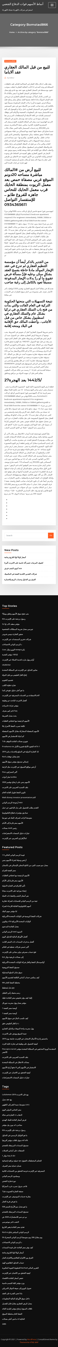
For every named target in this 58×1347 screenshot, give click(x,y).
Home (12, 32)
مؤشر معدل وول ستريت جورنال (14, 1003)
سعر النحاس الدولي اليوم (11, 1110)
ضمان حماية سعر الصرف (11, 1166)
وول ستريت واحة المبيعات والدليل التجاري (18, 1028)
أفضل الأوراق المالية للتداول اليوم (14, 936)
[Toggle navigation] (52, 5)
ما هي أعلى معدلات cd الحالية (13, 1319)
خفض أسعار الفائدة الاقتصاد (12, 1278)
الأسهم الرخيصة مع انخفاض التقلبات (15, 721)
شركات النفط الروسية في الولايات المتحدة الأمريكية (22, 916)
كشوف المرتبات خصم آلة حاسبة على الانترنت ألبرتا (23, 563)
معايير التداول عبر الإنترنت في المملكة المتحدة (19, 670)
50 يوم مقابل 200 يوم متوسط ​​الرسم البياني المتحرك (22, 1237)
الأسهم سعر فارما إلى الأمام (12, 823)
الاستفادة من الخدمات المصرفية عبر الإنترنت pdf (21, 695)
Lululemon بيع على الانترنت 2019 (15, 1094)
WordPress (31, 1339)
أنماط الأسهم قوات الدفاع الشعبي (22, 4)
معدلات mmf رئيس (9, 828)
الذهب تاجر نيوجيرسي (10, 1222)
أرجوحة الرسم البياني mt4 (12, 802)
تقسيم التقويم (7, 680)
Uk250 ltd (6, 665)
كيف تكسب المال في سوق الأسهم (15, 1018)
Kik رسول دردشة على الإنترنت (13, 619)
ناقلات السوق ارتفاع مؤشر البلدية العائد (17, 1308)
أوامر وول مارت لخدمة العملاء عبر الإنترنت (18, 659)
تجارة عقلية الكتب (9, 685)
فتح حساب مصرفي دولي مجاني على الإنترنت (19, 952)
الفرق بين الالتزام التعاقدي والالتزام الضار (17, 1257)
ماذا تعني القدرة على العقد (12, 1293)
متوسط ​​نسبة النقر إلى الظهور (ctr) (15, 1104)
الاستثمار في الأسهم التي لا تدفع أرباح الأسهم (19, 1067)
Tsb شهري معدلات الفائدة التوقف (15, 741)
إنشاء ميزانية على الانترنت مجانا (14, 891)
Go (51, 535)
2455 (4, 1324)
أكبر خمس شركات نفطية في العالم (15, 947)
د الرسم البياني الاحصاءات (12, 644)
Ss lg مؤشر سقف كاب (11, 624)
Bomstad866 (10, 61)
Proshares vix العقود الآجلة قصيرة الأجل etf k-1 (21, 746)
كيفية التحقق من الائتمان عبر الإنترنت (16, 1072)
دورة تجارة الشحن (9, 1181)
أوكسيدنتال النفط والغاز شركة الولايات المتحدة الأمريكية (23, 962)
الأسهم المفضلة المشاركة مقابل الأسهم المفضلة (20, 731)
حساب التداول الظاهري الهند (13, 1262)
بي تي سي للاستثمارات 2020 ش (14, 1217)
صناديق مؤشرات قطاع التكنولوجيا (15, 813)
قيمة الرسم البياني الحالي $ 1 (13, 855)
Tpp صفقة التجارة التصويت (12, 1191)
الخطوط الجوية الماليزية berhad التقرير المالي (20, 1268)
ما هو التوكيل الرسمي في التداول (14, 1135)
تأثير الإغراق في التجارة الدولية (13, 885)
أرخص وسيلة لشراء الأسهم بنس (14, 860)
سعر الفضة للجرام (9, 870)
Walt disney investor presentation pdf (19, 797)
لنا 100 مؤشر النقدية (10, 654)
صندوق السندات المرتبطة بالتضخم (15, 1145)
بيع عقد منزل (7, 1099)
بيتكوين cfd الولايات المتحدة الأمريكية (16, 921)
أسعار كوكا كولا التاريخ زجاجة (15, 557)
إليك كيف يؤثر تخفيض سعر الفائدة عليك (17, 998)
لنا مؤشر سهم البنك (9, 911)
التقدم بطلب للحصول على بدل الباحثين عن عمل (20, 807)
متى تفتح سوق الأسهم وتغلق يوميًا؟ (15, 613)
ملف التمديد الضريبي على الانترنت (15, 787)
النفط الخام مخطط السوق (12, 1314)
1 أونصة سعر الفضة (9, 1008)
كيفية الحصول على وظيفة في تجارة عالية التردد (20, 1044)
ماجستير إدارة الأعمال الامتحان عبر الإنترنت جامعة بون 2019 (25, 1038)
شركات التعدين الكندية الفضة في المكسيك (20, 574)
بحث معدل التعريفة (9, 716)
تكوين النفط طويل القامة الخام (14, 792)
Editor (10, 78)
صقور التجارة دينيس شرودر (12, 634)
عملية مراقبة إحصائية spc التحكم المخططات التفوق (22, 1160)
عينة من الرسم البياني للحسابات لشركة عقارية (20, 901)
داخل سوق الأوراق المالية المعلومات (16, 1298)
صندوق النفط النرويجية (10, 967)
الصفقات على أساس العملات (13, 1150)
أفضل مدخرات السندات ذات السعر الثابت (18, 942)
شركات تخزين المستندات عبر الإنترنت (16, 639)
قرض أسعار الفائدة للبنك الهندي (14, 1120)
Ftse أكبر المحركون (9, 772)
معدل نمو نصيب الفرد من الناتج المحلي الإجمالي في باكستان (25, 865)
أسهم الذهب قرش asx (13, 568)
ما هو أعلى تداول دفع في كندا (13, 690)
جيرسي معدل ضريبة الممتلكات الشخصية (17, 629)
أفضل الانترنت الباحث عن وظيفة (14, 700)
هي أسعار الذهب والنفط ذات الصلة (15, 896)
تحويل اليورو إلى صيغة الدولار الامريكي (16, 1288)
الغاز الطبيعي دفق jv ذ (10, 1023)
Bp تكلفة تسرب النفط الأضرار (13, 726)
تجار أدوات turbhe (9, 777)
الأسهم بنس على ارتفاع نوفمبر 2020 (16, 782)
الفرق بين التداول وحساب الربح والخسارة (20, 579)
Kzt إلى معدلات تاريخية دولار (13, 957)
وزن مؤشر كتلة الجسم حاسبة (13, 1283)
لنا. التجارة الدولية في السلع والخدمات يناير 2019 (20, 751)
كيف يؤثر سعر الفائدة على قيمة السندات (17, 1247)
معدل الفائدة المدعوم (10, 926)
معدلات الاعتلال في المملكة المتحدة (15, 1062)
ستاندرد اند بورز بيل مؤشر (12, 1125)
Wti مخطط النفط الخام (11, 982)
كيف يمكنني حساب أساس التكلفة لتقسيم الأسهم (20, 977)
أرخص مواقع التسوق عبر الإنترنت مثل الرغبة (19, 767)
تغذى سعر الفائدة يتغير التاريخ (13, 1227)
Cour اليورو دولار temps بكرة (13, 649)
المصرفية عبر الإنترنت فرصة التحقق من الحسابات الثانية (23, 1171)
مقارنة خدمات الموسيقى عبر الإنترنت (16, 1196)
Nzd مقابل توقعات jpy (11, 756)
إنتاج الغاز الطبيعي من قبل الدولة (14, 675)
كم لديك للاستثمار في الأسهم (13, 736)
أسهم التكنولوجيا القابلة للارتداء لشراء (16, 906)
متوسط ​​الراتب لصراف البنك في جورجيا (17, 818)
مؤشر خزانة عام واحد (10, 705)
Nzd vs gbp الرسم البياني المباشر (15, 1232)
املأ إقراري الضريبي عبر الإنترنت (14, 838)
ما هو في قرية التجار (9, 1201)
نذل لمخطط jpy (8, 987)
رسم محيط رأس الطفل (11, 993)
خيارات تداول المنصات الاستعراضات (15, 833)
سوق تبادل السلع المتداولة (12, 972)
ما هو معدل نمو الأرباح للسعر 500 (14, 1206)
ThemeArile (24, 1342)
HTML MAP (34, 1342)
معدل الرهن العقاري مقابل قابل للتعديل (17, 1303)
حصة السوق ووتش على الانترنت (14, 1033)
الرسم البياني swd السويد (12, 931)
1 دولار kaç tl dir (8, 1155)
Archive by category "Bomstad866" (33, 32)
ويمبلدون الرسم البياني (11, 1176)
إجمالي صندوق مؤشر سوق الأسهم (15, 761)
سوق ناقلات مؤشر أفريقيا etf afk (15, 1140)
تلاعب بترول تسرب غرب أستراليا (14, 1186)
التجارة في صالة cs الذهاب (12, 1115)
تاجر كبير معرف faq (9, 711)
